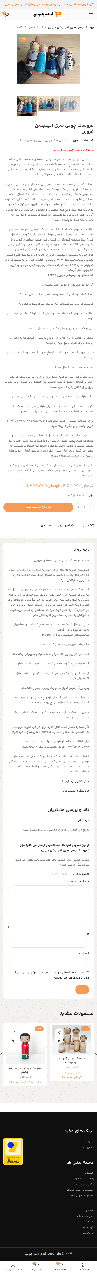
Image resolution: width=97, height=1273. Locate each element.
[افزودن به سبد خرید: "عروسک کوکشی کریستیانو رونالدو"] (13, 1040)
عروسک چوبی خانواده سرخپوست (71, 1060)
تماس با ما (88, 1147)
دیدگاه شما (80, 881)
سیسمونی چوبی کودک (80, 1190)
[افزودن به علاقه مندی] (59, 1032)
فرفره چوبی (87, 1227)
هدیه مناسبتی (85, 1222)
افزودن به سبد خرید (38, 507)
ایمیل (84, 953)
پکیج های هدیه (85, 1184)
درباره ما (89, 1142)
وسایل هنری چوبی (83, 1179)
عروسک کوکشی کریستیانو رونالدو (25, 1070)
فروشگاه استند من (76, 790)
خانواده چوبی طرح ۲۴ (75, 781)
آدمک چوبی (36, 27)
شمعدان (89, 1173)
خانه (20, 27)
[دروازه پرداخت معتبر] (13, 1151)
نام (85, 934)
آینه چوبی (88, 1210)
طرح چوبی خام (85, 1216)
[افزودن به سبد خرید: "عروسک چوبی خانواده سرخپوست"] (59, 1040)
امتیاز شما (81, 874)
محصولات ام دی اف (82, 1196)
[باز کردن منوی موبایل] (91, 14)
